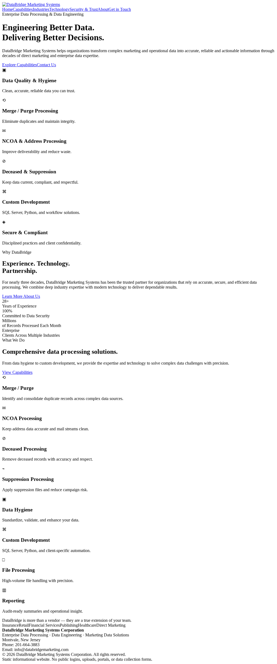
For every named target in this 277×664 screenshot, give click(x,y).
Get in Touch (119, 9)
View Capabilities (17, 372)
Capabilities (23, 9)
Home (7, 9)
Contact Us (46, 64)
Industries (41, 9)
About (103, 9)
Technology (59, 9)
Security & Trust (84, 9)
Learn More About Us (21, 296)
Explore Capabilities (19, 64)
